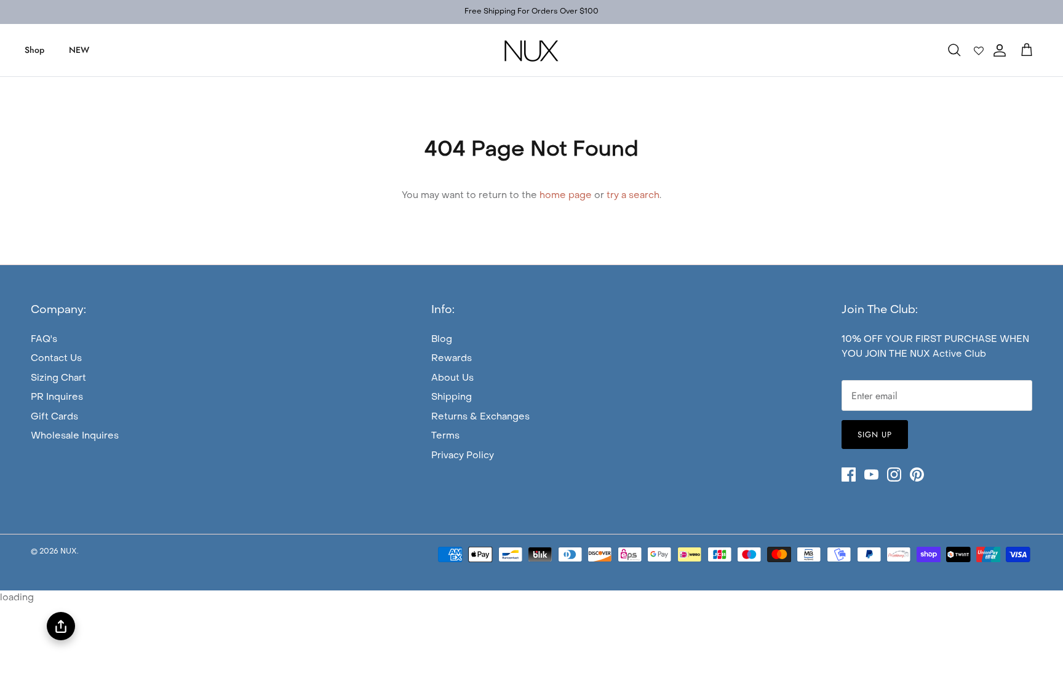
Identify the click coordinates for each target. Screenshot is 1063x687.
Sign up (875, 434)
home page (565, 195)
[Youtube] (871, 474)
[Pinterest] (917, 474)
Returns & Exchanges (480, 417)
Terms (445, 436)
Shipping (451, 397)
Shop (34, 50)
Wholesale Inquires (75, 436)
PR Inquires (57, 397)
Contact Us (56, 358)
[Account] (997, 50)
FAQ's (44, 339)
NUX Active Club (948, 354)
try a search (633, 195)
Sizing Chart (58, 378)
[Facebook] (849, 474)
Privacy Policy (462, 455)
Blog (441, 339)
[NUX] (531, 50)
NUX (68, 551)
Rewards (451, 358)
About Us (452, 378)
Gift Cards (54, 417)
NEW (79, 50)
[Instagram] (894, 474)
